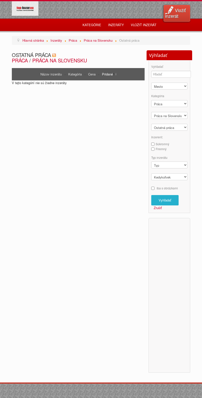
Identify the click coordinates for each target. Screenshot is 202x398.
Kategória (75, 74)
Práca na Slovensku (59, 60)
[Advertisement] (171, 295)
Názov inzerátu (51, 74)
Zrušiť (158, 207)
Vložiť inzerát (175, 13)
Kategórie (92, 24)
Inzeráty (116, 24)
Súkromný (162, 144)
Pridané (107, 74)
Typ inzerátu (159, 157)
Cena (92, 74)
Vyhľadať (157, 66)
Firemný (161, 149)
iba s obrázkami (167, 188)
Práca (20, 60)
